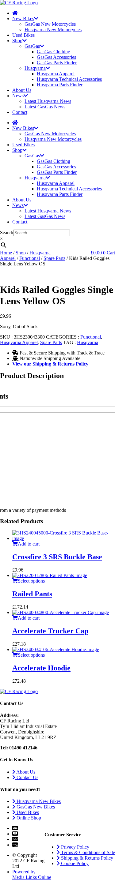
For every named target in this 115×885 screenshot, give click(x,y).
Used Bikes (23, 35)
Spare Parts (54, 258)
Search (6, 232)
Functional (29, 258)
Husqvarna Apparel (56, 73)
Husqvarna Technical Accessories (69, 79)
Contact (19, 112)
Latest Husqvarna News (48, 101)
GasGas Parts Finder (57, 62)
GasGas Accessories (56, 57)
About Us (21, 90)
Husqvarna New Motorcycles (53, 29)
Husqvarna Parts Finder (59, 84)
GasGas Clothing (53, 51)
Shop (17, 40)
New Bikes (23, 18)
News (18, 95)
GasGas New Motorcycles (50, 24)
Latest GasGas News (45, 106)
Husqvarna (35, 68)
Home (6, 252)
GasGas (32, 46)
